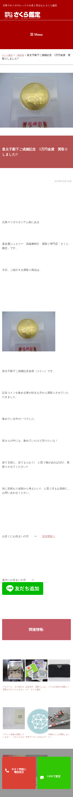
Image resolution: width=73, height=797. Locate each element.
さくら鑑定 (7, 55)
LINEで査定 (54, 776)
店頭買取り (48, 536)
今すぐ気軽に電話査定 (19, 770)
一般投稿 (20, 55)
